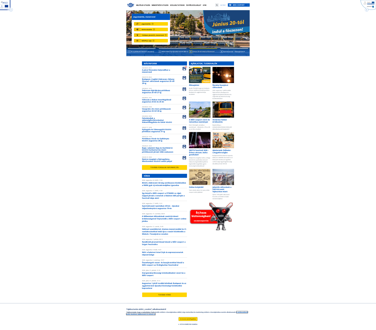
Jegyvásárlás (146, 24)
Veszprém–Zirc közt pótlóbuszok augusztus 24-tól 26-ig (156, 110)
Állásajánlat (194, 85)
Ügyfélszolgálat (193, 5)
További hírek (164, 295)
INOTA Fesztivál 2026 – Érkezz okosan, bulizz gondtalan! (199, 152)
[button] (217, 5)
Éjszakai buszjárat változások (220, 86)
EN (224, 5)
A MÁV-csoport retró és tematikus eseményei (199, 121)
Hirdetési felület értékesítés (219, 121)
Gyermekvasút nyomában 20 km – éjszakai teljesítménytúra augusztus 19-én (160, 207)
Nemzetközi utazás (160, 5)
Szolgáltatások (177, 5)
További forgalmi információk (164, 167)
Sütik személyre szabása (188, 324)
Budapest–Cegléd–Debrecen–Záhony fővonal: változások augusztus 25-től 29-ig (158, 81)
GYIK (204, 5)
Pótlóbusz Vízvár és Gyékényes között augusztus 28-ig (155, 139)
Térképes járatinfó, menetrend (153, 35)
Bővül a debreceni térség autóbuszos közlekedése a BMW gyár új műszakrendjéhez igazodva (164, 184)
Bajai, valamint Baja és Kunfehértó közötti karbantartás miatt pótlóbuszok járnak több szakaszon (157, 150)
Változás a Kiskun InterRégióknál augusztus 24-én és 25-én (156, 100)
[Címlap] (130, 5)
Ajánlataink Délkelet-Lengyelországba (221, 151)
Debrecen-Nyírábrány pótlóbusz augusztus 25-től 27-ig (156, 91)
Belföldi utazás (143, 5)
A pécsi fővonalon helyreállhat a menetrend (156, 71)
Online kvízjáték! (196, 187)
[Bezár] (11, 9)
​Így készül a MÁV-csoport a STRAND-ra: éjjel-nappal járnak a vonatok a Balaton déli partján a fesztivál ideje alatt (163, 195)
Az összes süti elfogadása (188, 319)
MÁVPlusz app (147, 41)
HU (221, 5)
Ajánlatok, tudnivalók (204, 63)
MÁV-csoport (239, 5)
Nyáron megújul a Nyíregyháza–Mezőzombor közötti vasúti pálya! (157, 160)
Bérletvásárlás (147, 29)
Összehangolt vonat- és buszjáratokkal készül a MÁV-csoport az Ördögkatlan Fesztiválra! (163, 263)
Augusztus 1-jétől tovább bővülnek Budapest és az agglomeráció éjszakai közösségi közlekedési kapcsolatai (164, 285)
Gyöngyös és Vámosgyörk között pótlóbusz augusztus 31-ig (156, 130)
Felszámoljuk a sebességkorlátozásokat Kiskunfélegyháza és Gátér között (157, 120)
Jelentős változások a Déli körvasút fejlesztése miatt (221, 189)
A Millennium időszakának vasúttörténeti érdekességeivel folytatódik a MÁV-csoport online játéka (164, 218)
